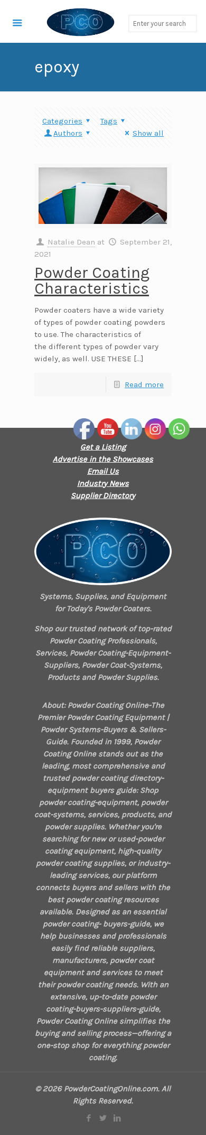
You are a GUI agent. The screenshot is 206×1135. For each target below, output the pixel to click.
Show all (148, 133)
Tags (108, 121)
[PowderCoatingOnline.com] (57, 21)
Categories (62, 121)
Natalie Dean (71, 242)
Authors (67, 133)
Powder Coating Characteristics (91, 280)
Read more (144, 384)
